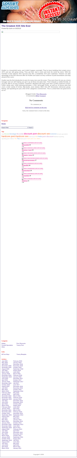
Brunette (20, 134)
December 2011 (18, 432)
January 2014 (17, 419)
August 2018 (17, 370)
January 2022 (6, 408)
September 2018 (18, 369)
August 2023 (5, 386)
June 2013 (16, 426)
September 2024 (7, 377)
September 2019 (7, 440)
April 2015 (16, 408)
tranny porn (23, 138)
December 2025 (6, 366)
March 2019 (5, 448)
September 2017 (18, 381)
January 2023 (6, 394)
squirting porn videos (8, 138)
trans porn (30, 138)
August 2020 (5, 429)
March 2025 (5, 372)
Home (4, 124)
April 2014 (16, 418)
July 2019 (5, 443)
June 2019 (5, 445)
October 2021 (6, 413)
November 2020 (6, 426)
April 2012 (16, 431)
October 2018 (17, 367)
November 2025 (6, 367)
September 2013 (18, 424)
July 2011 (16, 440)
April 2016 (16, 394)
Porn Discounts (41, 94)
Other (3, 347)
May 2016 (16, 392)
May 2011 (16, 443)
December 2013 (18, 421)
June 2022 (5, 402)
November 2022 (6, 397)
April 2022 (5, 404)
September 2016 (18, 391)
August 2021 (5, 416)
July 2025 (5, 370)
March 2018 (16, 373)
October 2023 (6, 385)
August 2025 (5, 369)
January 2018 (17, 377)
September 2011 (18, 437)
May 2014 (16, 416)
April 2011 (16, 445)
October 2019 (6, 438)
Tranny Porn (20, 345)
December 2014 (18, 413)
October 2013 (17, 423)
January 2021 (6, 423)
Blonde (6, 134)
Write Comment (41, 96)
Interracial (32, 136)
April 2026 (5, 364)
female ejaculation (62, 134)
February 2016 (17, 397)
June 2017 (16, 385)
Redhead (56, 136)
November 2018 (18, 366)
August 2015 (17, 405)
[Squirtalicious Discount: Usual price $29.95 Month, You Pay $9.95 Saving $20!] (38, 22)
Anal (3, 134)
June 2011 (16, 442)
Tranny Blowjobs (21, 354)
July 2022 (5, 400)
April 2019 (5, 446)
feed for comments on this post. (36, 107)
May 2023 (5, 389)
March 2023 (5, 391)
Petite (40, 136)
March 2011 (16, 446)
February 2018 (17, 375)
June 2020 (5, 432)
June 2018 (16, 372)
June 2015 (16, 407)
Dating (3, 343)
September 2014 (18, 415)
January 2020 (6, 437)
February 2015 (17, 411)
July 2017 (16, 383)
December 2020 (6, 424)
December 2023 (6, 383)
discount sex (44, 133)
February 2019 (17, 361)
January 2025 (6, 373)
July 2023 (5, 388)
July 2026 (5, 361)
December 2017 (18, 378)
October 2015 (17, 404)
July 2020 (5, 431)
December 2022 (6, 396)
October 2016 (17, 389)
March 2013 (16, 427)
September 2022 (7, 399)
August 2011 (17, 438)
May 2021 (5, 419)
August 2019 (5, 442)
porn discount (47, 136)
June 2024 (5, 378)
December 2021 (6, 410)
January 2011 (17, 448)
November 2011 (18, 434)
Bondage (12, 134)
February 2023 (6, 392)
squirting (61, 136)
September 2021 (7, 415)
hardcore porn (8, 136)
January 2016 (17, 399)
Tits (15, 138)
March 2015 (16, 410)
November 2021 (6, 411)
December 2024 (6, 375)
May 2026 (5, 362)
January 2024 (6, 381)
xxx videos (37, 138)
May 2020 (5, 434)
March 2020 (5, 435)
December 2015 (18, 400)
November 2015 (18, 402)
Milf (36, 136)
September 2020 (7, 427)
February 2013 (17, 429)
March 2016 (16, 396)
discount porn (30, 133)
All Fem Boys (5, 354)
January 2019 (17, 362)
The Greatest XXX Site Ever (16, 26)
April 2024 (5, 380)
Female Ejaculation (7, 345)
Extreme (53, 134)
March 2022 (5, 405)
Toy (18, 138)
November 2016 (18, 388)
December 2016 (18, 386)
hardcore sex (22, 136)
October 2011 (17, 435)
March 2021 (5, 421)
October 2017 (17, 380)
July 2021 (5, 418)
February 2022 (6, 407)
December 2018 (18, 364)
